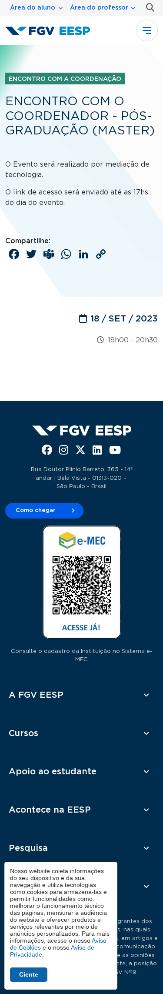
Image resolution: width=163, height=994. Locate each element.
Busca (148, 7)
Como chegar (36, 510)
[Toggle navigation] (147, 30)
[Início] (51, 30)
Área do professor (99, 8)
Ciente (28, 974)
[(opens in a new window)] (48, 451)
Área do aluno (32, 8)
